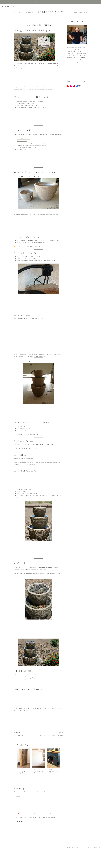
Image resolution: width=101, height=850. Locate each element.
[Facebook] (5, 6)
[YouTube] (2, 6)
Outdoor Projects (43, 26)
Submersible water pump (23, 139)
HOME (15, 12)
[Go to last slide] (19, 763)
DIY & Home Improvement (33, 26)
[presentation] (23, 758)
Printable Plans (30, 12)
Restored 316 (96, 847)
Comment (18, 796)
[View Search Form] (99, 6)
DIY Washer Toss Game (20, 734)
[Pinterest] (13, 6)
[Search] (85, 81)
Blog (70, 12)
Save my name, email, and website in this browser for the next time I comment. (36, 817)
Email (34, 814)
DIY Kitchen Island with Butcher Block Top (53, 771)
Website (51, 814)
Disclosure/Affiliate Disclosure (18, 847)
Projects (51, 26)
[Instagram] (8, 6)
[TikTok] (10, 6)
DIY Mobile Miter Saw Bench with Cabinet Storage (51, 735)
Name (17, 814)
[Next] (58, 763)
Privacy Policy (5, 847)
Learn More (70, 2)
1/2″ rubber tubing (22, 141)
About (85, 12)
